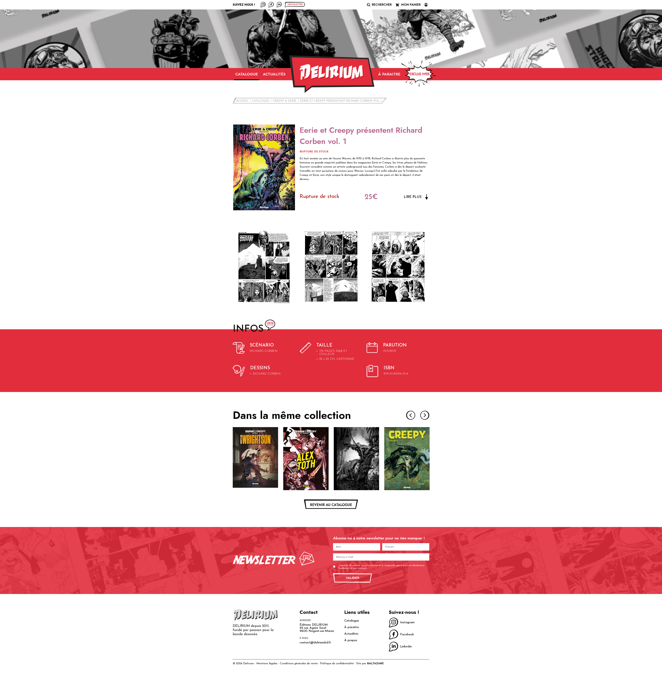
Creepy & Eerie (284, 101)
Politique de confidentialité (337, 663)
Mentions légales (266, 663)
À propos (350, 640)
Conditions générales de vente (299, 663)
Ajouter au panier (255, 481)
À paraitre (389, 74)
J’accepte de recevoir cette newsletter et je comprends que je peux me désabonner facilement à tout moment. (382, 566)
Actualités (274, 74)
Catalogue (246, 74)
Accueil (242, 101)
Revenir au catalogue (331, 504)
